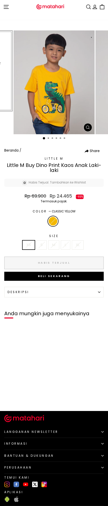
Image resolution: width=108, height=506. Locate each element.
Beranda (11, 150)
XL (78, 244)
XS (28, 244)
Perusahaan (18, 468)
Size (54, 236)
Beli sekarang (54, 276)
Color (54, 211)
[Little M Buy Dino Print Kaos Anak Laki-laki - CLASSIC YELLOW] (10, 398)
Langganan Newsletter (31, 432)
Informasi (16, 444)
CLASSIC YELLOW (53, 221)
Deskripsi (18, 292)
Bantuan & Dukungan (29, 456)
